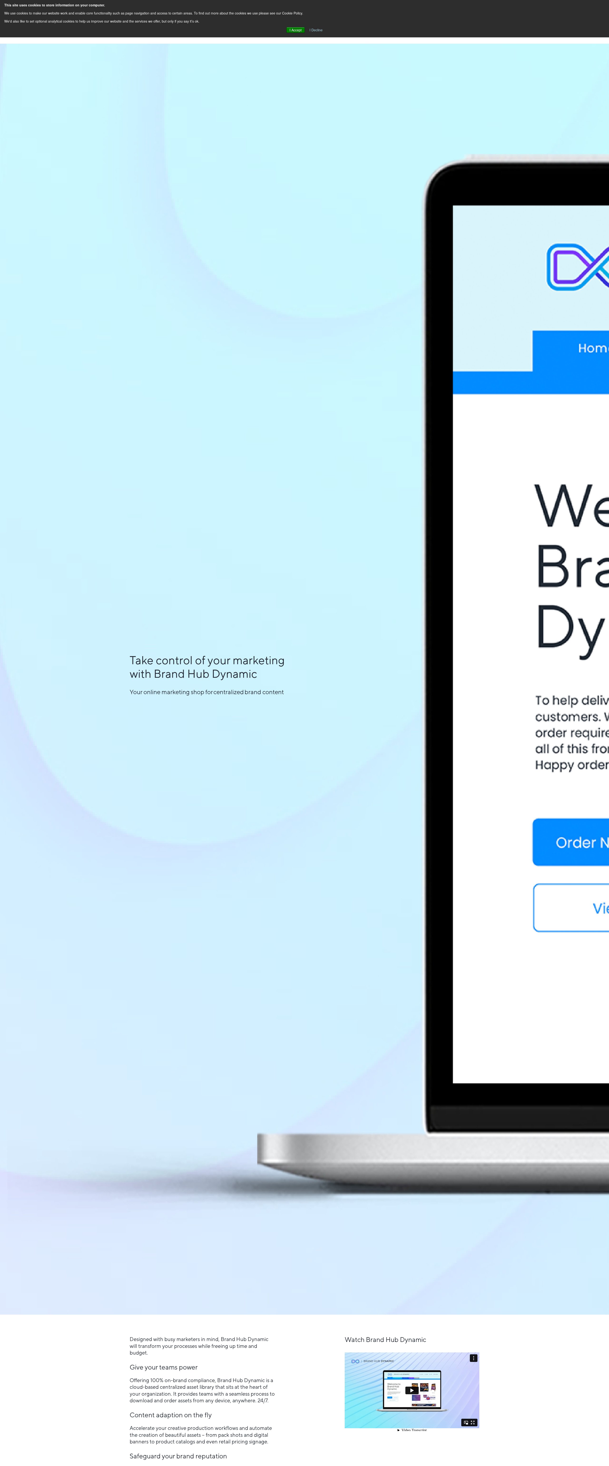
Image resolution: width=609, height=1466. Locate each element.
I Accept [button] (296, 30)
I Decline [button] (316, 30)
